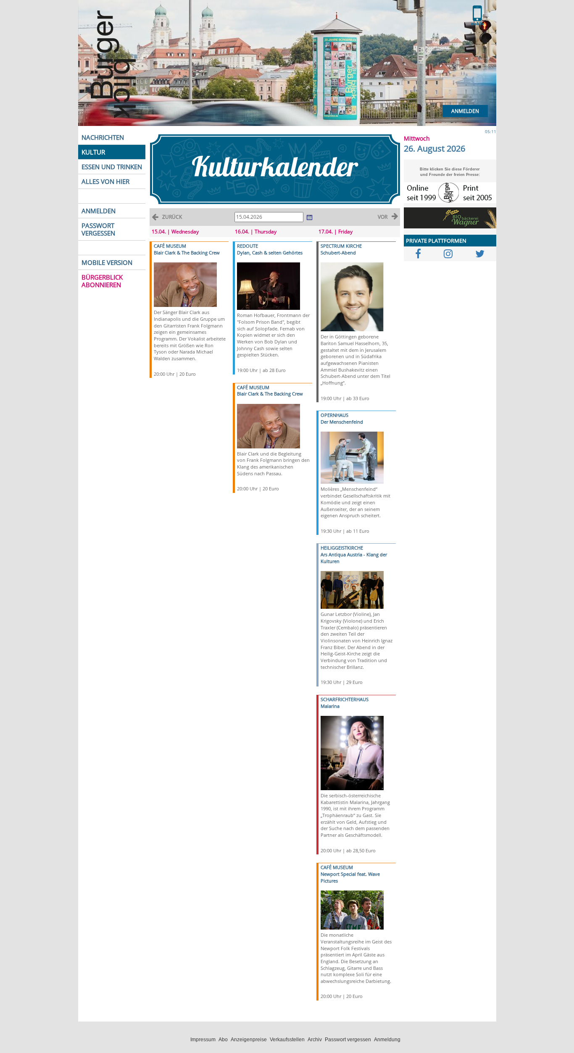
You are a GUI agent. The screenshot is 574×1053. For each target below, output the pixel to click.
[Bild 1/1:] (185, 284)
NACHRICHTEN (103, 137)
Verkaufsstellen (287, 1040)
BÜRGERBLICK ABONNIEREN (102, 281)
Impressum (203, 1040)
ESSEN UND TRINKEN (112, 166)
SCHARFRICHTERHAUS (345, 699)
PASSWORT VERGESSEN (98, 229)
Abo (223, 1040)
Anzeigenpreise (249, 1040)
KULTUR (93, 152)
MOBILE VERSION (107, 262)
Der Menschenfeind (342, 422)
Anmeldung (387, 1040)
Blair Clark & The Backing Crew (187, 252)
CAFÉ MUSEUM (170, 246)
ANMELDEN (99, 211)
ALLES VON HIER (105, 181)
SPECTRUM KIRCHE (341, 246)
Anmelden (465, 111)
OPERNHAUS (334, 415)
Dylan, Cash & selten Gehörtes (270, 252)
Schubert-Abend (338, 252)
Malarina (330, 706)
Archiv (315, 1040)
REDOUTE (247, 246)
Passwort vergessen (348, 1040)
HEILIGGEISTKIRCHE (342, 548)
